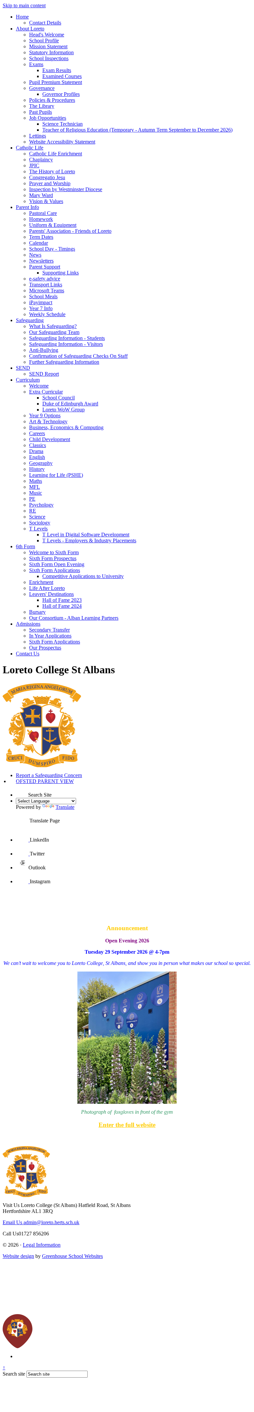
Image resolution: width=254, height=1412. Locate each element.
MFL (34, 487)
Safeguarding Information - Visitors (66, 344)
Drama (36, 451)
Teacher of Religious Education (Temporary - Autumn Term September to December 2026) (137, 130)
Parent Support (44, 267)
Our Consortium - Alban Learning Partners (73, 618)
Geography (41, 463)
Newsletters (41, 261)
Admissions (28, 624)
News (35, 255)
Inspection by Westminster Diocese (65, 189)
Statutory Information (51, 52)
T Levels (38, 528)
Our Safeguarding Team (54, 332)
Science (37, 516)
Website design (18, 1256)
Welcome (39, 386)
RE (32, 511)
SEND (23, 368)
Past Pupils (40, 112)
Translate (65, 807)
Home (22, 17)
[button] (22, 790)
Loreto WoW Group (63, 409)
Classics (37, 445)
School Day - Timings (52, 249)
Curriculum (28, 380)
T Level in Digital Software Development (85, 534)
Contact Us (27, 653)
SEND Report (44, 374)
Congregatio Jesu (47, 177)
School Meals (43, 296)
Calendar (38, 243)
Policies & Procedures (52, 100)
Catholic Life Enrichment (55, 153)
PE (32, 499)
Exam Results (56, 70)
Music (35, 493)
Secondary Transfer (49, 630)
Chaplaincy (41, 159)
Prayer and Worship (49, 183)
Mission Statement (48, 46)
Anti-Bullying (43, 350)
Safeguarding (30, 320)
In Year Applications (50, 636)
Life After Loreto (47, 588)
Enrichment (41, 582)
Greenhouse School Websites (72, 1256)
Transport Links (45, 284)
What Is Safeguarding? (53, 326)
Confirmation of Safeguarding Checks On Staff (78, 356)
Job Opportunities (47, 118)
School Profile (44, 40)
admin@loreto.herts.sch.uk (41, 1222)
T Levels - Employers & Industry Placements (89, 540)
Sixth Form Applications (54, 570)
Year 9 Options (45, 415)
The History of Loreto (52, 171)
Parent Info (27, 207)
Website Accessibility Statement (62, 142)
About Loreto (30, 28)
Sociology (39, 522)
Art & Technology (48, 421)
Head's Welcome (46, 34)
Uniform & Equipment (52, 225)
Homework (41, 219)
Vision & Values (46, 201)
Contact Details (45, 22)
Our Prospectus (45, 647)
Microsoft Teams (46, 290)
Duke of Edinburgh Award (70, 403)
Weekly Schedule (47, 314)
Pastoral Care (43, 213)
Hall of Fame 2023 (62, 600)
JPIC (34, 165)
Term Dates (41, 237)
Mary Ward (41, 195)
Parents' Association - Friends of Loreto (70, 231)
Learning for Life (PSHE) (56, 475)
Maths (35, 481)
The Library (41, 106)
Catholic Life (29, 147)
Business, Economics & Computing (66, 427)
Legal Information (42, 1245)
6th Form (25, 546)
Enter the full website (127, 1124)
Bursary (37, 612)
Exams (36, 64)
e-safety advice (44, 278)
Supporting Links (60, 272)
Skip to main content (24, 5)
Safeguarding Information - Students (67, 338)
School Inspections (48, 58)
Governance (42, 88)
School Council (58, 397)
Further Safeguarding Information (64, 362)
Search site (14, 1374)
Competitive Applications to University (83, 576)
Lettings (37, 136)
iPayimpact (40, 302)
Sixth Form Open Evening (56, 564)
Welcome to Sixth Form (54, 552)
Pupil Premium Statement (55, 82)
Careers (37, 433)
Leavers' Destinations (51, 594)
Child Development (49, 439)
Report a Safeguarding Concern (49, 775)
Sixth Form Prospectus (52, 558)
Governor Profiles (61, 94)
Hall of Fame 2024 (62, 606)
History (37, 469)
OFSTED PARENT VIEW (45, 781)
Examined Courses (62, 76)
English (37, 457)
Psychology (41, 505)
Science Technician (62, 124)
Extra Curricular (46, 392)
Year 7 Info (41, 308)
